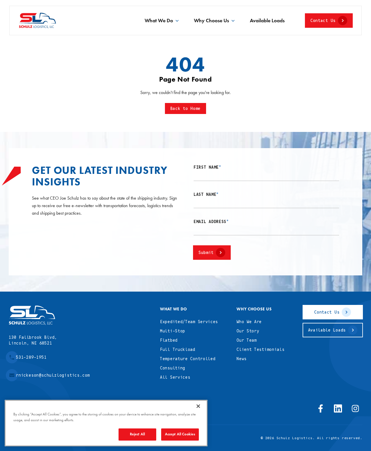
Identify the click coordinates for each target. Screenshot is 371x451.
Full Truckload (177, 349)
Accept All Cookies (180, 434)
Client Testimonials (260, 349)
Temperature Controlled (187, 358)
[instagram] (355, 408)
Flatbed (169, 340)
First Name (207, 167)
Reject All (137, 434)
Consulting (172, 368)
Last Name (206, 194)
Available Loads (267, 20)
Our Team (247, 340)
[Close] (198, 406)
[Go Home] (32, 315)
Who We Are (249, 321)
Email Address (211, 221)
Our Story (248, 331)
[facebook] (321, 408)
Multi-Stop (172, 331)
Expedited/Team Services (189, 321)
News (242, 358)
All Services (175, 377)
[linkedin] (338, 408)
